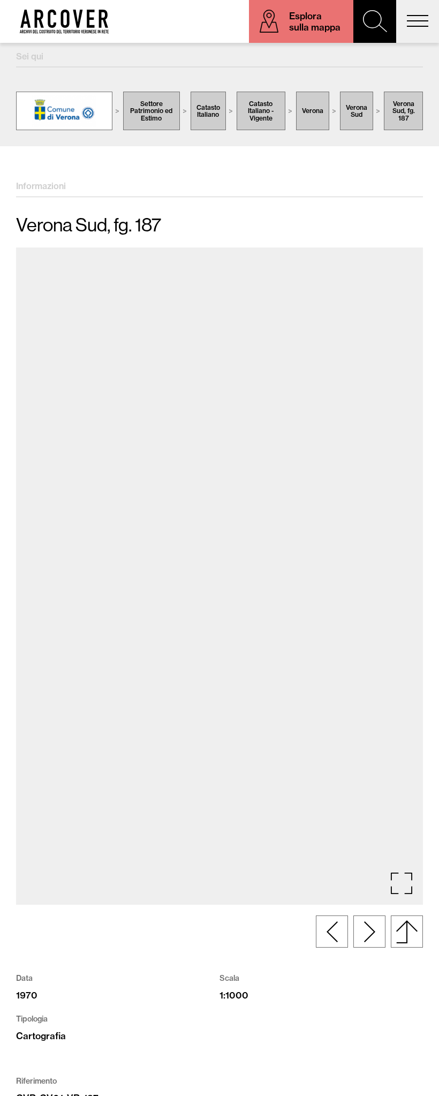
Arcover (64, 21)
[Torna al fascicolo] (407, 931)
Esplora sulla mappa (314, 21)
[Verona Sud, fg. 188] (369, 931)
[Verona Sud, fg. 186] (332, 931)
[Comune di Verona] (64, 111)
